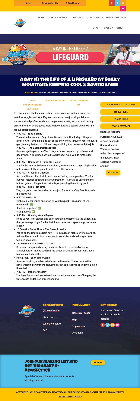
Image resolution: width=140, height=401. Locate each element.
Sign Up (98, 362)
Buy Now (113, 172)
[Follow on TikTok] (117, 3)
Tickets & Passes (57, 17)
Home (41, 17)
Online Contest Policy (70, 396)
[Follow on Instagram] (123, 3)
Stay (95, 28)
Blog (34, 92)
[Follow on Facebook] (112, 3)
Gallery (108, 28)
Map (74, 319)
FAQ (45, 330)
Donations (77, 332)
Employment (79, 326)
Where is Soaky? (52, 323)
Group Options (114, 17)
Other (119, 28)
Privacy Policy (114, 392)
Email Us (48, 317)
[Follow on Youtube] (123, 8)
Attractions (93, 17)
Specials (78, 17)
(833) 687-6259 (51, 310)
